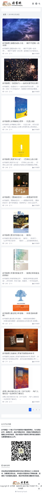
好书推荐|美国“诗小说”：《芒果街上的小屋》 (20, 159)
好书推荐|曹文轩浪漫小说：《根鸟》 (17, 235)
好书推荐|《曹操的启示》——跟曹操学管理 (20, 197)
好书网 (12, 486)
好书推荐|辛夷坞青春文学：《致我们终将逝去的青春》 (20, 274)
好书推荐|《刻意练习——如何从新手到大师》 (20, 83)
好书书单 (37, 362)
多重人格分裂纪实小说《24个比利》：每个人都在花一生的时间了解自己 (20, 392)
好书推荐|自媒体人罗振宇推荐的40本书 (18, 353)
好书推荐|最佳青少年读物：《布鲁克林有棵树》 (20, 314)
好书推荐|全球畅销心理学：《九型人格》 (19, 121)
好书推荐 (37, 53)
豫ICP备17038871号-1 (31, 486)
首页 (4, 14)
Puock (25, 492)
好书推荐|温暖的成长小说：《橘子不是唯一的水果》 (20, 44)
